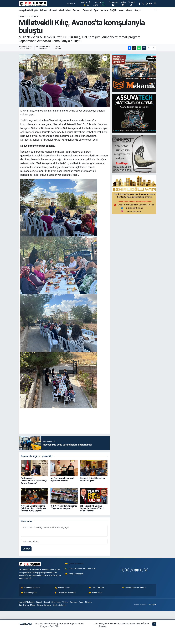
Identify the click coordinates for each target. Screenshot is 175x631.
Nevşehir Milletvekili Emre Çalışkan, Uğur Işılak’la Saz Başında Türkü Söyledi (33, 508)
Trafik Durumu (98, 587)
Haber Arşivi (97, 592)
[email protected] (76, 564)
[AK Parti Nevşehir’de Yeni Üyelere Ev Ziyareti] (64, 468)
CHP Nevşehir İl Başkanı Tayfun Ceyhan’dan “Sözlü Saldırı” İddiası (92, 508)
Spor (96, 10)
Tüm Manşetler (30, 592)
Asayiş (138, 10)
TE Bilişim (152, 604)
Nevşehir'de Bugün (28, 10)
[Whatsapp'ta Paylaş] (139, 48)
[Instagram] (132, 570)
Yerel (121, 10)
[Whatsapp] (141, 570)
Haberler (23, 16)
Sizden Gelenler (59, 605)
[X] (127, 570)
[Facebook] (122, 570)
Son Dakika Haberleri (67, 592)
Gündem (88, 602)
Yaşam (104, 10)
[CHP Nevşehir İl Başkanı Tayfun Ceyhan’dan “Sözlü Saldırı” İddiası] (93, 495)
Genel (129, 10)
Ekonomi (87, 10)
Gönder (26, 548)
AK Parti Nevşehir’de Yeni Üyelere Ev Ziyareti (62, 479)
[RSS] (146, 570)
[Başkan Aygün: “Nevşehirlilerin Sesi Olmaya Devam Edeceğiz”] (34, 468)
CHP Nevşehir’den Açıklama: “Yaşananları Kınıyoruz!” (63, 507)
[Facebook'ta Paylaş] (129, 48)
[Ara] (155, 3)
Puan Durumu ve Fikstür (135, 587)
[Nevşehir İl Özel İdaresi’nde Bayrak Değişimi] (93, 468)
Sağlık (113, 10)
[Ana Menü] (155, 10)
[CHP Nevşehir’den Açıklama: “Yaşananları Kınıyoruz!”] (64, 495)
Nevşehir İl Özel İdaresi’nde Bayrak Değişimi (92, 479)
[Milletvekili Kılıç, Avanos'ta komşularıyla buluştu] (64, 80)
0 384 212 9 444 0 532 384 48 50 (82, 569)
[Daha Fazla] (144, 48)
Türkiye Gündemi (44, 605)
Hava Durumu (64, 587)
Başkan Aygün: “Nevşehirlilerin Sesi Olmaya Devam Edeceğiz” (34, 480)
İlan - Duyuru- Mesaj (27, 605)
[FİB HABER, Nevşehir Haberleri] (33, 4)
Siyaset (53, 10)
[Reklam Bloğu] (134, 72)
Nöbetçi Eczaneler (32, 587)
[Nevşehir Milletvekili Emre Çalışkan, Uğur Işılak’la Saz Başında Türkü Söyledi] (34, 495)
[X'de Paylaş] (134, 48)
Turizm (76, 10)
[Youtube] (136, 570)
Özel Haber (65, 10)
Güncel (43, 10)
